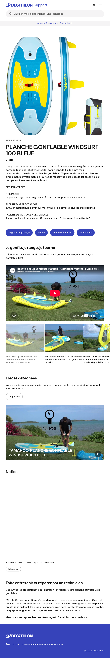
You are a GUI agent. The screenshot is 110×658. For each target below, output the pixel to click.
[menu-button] (100, 5)
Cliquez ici (14, 396)
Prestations (86, 232)
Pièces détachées (62, 232)
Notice (41, 232)
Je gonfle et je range (19, 232)
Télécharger (13, 569)
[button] (25, 344)
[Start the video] (98, 454)
